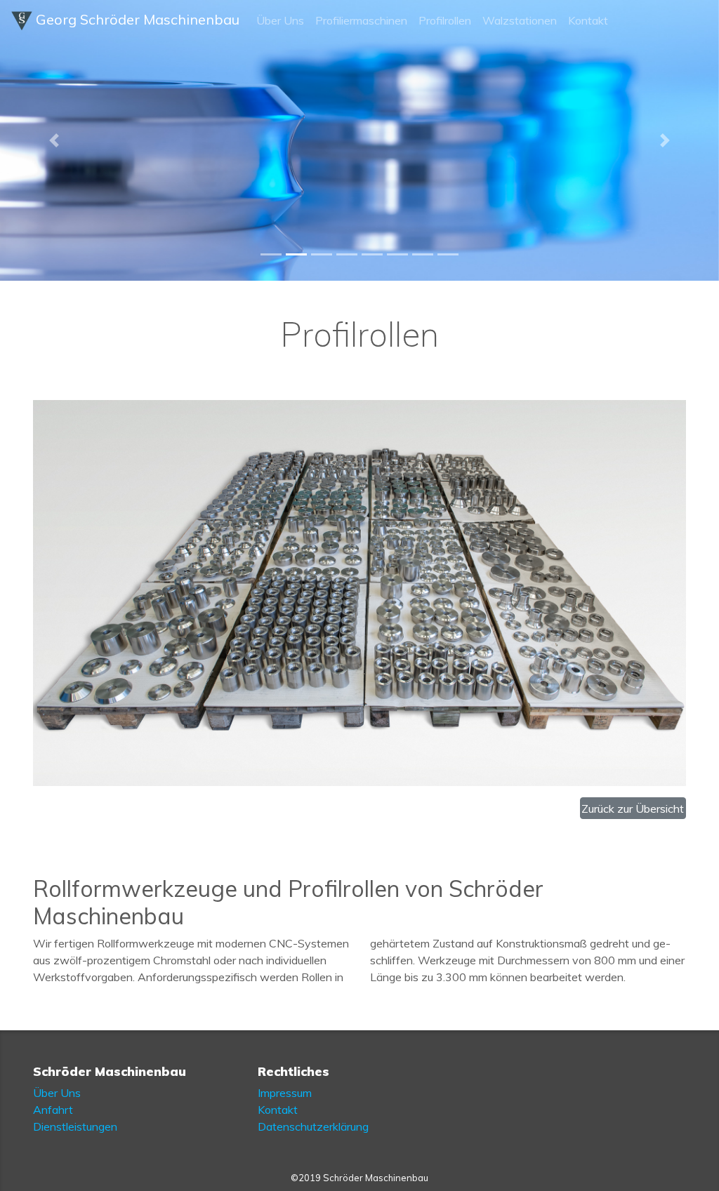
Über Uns (280, 20)
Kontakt (588, 20)
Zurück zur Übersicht (632, 808)
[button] (54, 140)
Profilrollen (444, 20)
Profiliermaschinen (361, 20)
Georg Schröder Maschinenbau (135, 19)
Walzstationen (519, 20)
